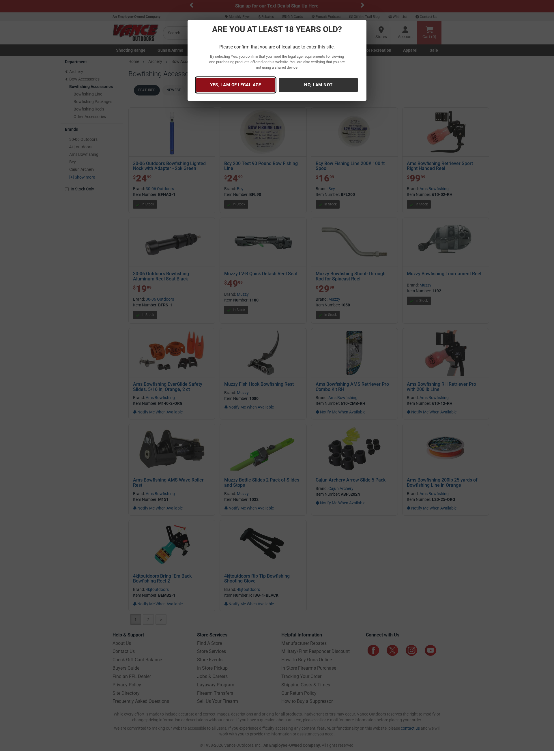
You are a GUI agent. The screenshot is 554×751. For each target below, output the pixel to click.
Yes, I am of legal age (235, 84)
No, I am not (318, 84)
